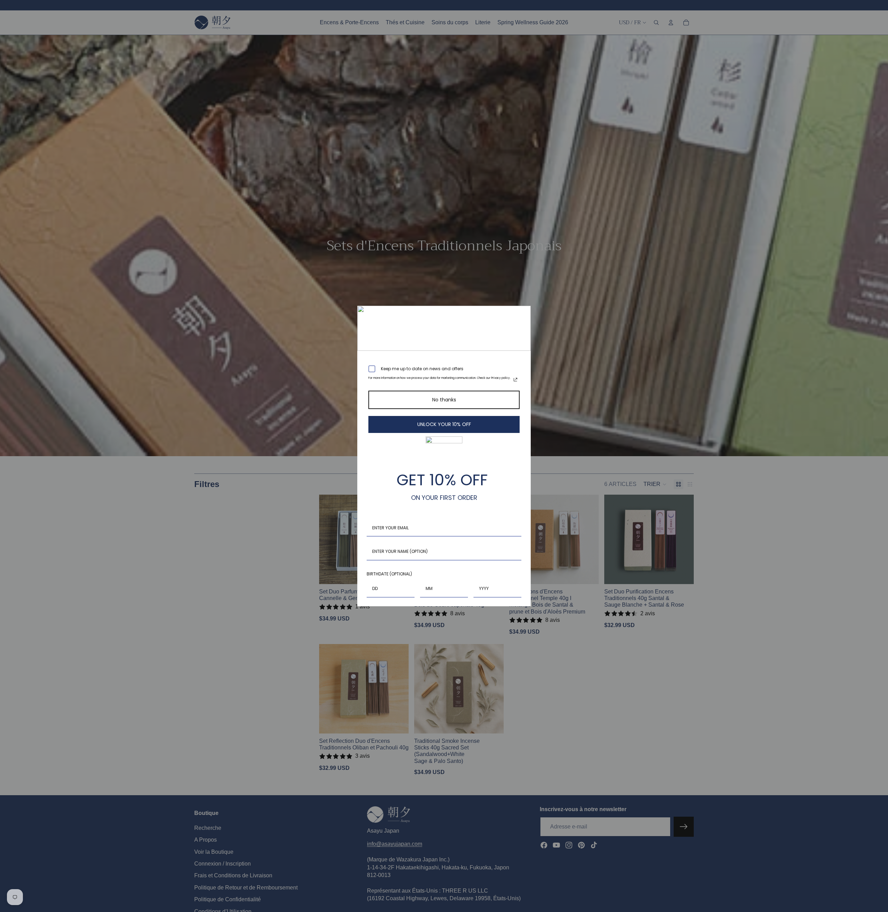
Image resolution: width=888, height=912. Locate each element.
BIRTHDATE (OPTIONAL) (389, 574)
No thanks (444, 399)
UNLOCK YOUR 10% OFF (444, 424)
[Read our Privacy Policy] (515, 379)
